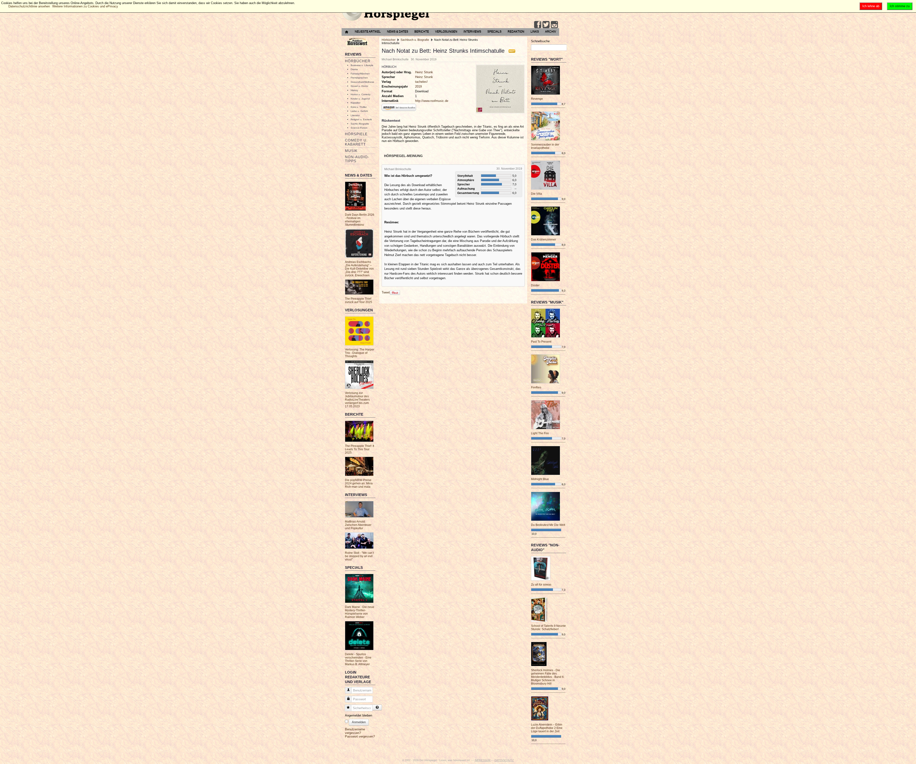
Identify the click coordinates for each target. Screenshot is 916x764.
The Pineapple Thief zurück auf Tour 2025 (358, 300)
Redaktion (516, 31)
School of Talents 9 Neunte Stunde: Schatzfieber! (548, 627)
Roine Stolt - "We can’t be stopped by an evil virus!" (359, 556)
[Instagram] (554, 24)
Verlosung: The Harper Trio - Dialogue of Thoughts (359, 353)
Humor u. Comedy (360, 94)
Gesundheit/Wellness (362, 82)
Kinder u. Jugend (360, 98)
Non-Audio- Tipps (357, 159)
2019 (418, 86)
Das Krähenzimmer (543, 239)
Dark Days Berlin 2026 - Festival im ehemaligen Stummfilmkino (359, 219)
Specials (494, 31)
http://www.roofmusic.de (431, 101)
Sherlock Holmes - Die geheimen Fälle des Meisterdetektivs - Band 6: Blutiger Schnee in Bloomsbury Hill (547, 677)
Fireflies (536, 387)
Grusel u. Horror (359, 86)
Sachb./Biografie (360, 123)
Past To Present (541, 341)
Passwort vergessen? (360, 736)
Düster (535, 285)
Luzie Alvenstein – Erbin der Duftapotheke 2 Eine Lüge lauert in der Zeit (546, 728)
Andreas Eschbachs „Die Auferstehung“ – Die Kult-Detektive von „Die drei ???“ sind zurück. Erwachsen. (359, 268)
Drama (354, 69)
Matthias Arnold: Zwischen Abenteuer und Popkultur (358, 525)
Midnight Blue (540, 479)
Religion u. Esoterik (361, 119)
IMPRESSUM (483, 760)
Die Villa (536, 193)
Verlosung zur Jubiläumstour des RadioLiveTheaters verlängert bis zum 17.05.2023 (357, 399)
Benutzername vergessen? (355, 731)
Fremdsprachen (359, 77)
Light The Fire (540, 433)
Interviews (472, 31)
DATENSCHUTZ (504, 760)
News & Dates (397, 31)
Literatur (355, 115)
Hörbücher (357, 61)
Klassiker (355, 102)
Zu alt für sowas (541, 584)
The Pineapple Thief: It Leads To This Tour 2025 (359, 449)
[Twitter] (546, 24)
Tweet (386, 292)
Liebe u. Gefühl (359, 111)
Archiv (550, 31)
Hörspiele (356, 134)
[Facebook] (537, 24)
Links (535, 31)
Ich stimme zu (900, 6)
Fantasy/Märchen (360, 73)
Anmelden (359, 722)
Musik (351, 151)
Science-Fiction (359, 127)
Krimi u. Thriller (359, 107)
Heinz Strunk (424, 72)
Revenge (537, 98)
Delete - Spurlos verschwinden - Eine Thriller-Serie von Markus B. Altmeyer (358, 659)
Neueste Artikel (368, 31)
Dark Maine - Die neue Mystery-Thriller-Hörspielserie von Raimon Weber (359, 612)
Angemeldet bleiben (358, 715)
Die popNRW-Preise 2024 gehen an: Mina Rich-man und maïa (359, 483)
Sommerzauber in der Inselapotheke (545, 146)
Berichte (421, 31)
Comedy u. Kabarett (356, 142)
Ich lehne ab (870, 6)
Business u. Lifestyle (362, 65)
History (354, 90)
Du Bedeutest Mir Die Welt (548, 525)
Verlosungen (446, 31)
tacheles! (421, 82)
